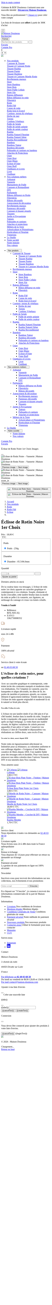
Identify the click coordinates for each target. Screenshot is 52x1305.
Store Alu (11, 92)
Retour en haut (8, 1049)
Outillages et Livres (21, 359)
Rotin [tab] (9, 103)
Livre (9, 171)
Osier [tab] (9, 155)
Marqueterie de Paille (16, 184)
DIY (9, 190)
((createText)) (22, 1011)
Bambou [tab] (11, 142)
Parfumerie (18, 383)
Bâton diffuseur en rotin (18, 97)
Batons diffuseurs (21, 285)
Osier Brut (11, 158)
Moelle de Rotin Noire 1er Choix (22, 804)
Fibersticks (12, 198)
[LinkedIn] (8, 947)
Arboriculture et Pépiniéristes (20, 229)
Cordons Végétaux (15, 121)
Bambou (17, 332)
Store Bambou (13, 84)
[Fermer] (2, 992)
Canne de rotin (13, 108)
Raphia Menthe (14, 820)
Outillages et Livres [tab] (16, 169)
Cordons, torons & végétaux (25, 303)
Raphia (16, 322)
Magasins (11, 930)
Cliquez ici (32, 15)
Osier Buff (12, 166)
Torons (10, 118)
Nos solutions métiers (16, 177)
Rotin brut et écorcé (16, 111)
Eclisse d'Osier (13, 163)
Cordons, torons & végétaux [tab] (20, 113)
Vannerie (11, 182)
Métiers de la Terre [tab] (15, 227)
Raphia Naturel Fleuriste (18, 134)
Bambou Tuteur (14, 145)
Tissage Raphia (14, 68)
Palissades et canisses (16, 221)
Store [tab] (9, 82)
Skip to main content (10, 2)
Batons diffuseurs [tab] (15, 95)
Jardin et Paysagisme (22, 407)
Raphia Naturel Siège (16, 137)
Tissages (11, 213)
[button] (6, 36)
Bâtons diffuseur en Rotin (18, 195)
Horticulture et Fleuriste (17, 232)
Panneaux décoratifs (16, 208)
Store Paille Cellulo (16, 89)
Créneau (11, 772)
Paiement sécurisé (15, 917)
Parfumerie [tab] (12, 192)
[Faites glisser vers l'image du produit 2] (29, 495)
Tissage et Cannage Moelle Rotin (22, 76)
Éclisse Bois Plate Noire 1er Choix (23, 788)
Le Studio (11, 237)
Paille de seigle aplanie (17, 126)
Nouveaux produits (16, 922)
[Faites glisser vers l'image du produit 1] (29, 490)
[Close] (2, 454)
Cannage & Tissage (21, 253)
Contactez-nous (14, 925)
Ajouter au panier (9, 577)
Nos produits (13, 60)
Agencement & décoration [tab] (19, 203)
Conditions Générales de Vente (21, 911)
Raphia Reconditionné (17, 140)
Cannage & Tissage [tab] (16, 63)
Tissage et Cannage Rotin (18, 66)
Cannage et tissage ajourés (19, 211)
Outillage (11, 174)
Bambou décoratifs (15, 147)
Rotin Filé (11, 105)
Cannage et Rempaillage (18, 187)
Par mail (19, 982)
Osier (15, 345)
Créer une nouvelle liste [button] (13, 994)
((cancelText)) (8, 1011)
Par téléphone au (16, 977)
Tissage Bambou (14, 74)
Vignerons (11, 235)
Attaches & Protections (17, 153)
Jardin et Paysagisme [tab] (16, 216)
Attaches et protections (17, 224)
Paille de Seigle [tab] (14, 124)
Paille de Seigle (20, 314)
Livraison (11, 906)
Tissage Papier (13, 71)
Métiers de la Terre (21, 417)
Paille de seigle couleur (17, 129)
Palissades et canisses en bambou (22, 150)
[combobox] (14, 42)
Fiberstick (11, 100)
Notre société (13, 240)
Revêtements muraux (16, 79)
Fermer (5, 39)
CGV (9, 933)
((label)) (4, 1007)
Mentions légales (15, 909)
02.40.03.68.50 (11, 667)
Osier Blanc (12, 161)
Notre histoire (13, 242)
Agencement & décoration (25, 393)
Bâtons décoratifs (15, 200)
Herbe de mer (13, 116)
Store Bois (11, 87)
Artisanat (17, 370)
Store (15, 272)
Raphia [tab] (10, 132)
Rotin (15, 293)
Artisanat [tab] (11, 179)
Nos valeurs (12, 245)
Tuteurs (10, 219)
